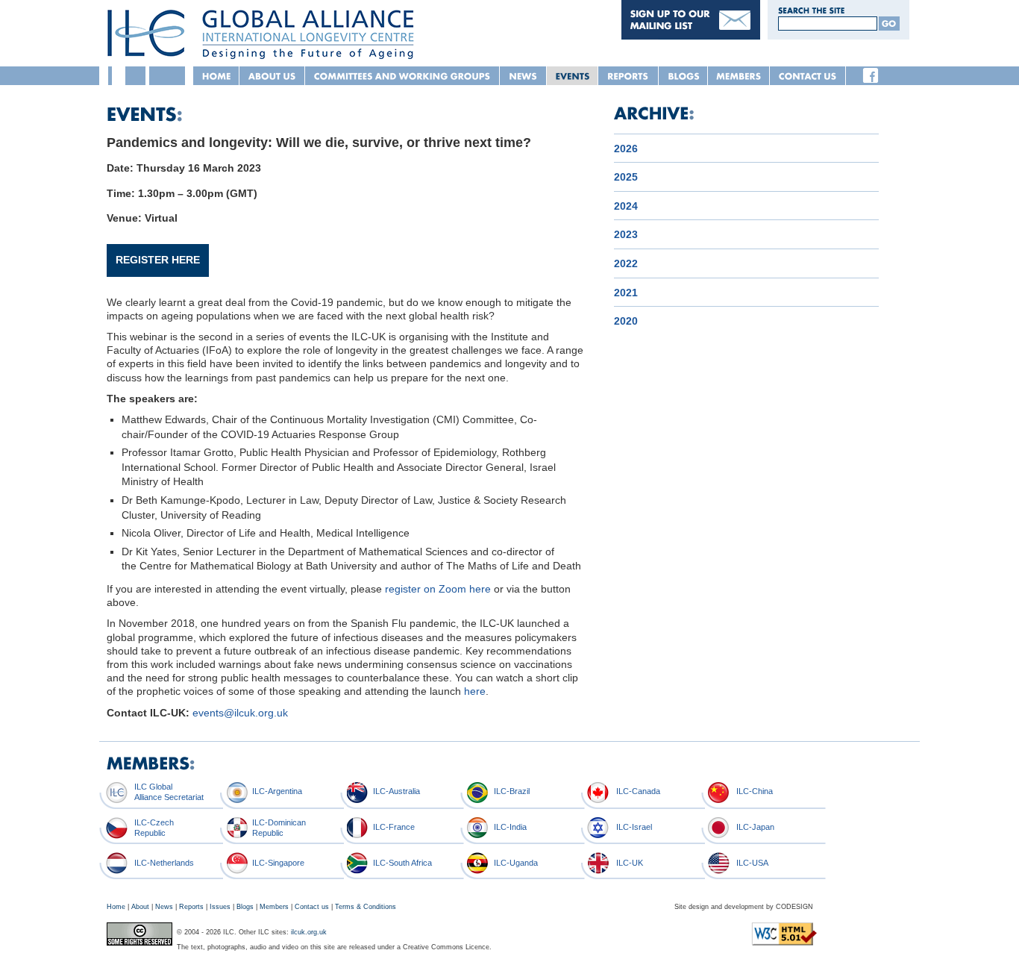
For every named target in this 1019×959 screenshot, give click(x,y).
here (475, 691)
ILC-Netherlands (164, 862)
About (140, 906)
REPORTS (628, 75)
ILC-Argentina (277, 791)
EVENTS (572, 75)
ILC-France (394, 826)
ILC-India (510, 826)
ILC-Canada (638, 791)
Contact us (312, 906)
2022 (626, 263)
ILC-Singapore (278, 862)
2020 (626, 321)
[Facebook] (871, 75)
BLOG (683, 75)
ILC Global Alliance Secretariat (169, 791)
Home (116, 906)
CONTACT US (808, 75)
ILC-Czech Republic (154, 827)
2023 (626, 234)
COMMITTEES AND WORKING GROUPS (402, 75)
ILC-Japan (755, 826)
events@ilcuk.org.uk (240, 713)
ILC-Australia (396, 791)
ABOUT (272, 75)
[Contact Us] (690, 36)
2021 (626, 293)
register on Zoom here (438, 589)
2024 (626, 206)
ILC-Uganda (516, 862)
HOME (216, 75)
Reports (191, 906)
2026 (626, 148)
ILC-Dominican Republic (279, 827)
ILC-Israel (634, 826)
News (164, 906)
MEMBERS (739, 75)
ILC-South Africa (402, 862)
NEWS (523, 75)
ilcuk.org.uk (309, 932)
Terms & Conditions (365, 906)
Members (274, 906)
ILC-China (754, 791)
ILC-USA (752, 862)
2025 (626, 177)
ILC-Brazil (512, 791)
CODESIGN (794, 906)
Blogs (245, 906)
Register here (158, 260)
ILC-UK (629, 862)
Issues (220, 906)
